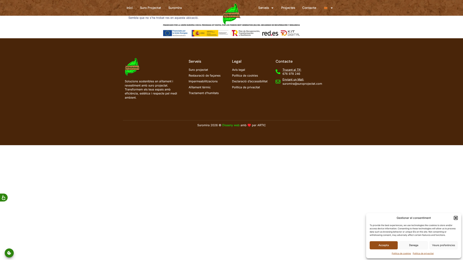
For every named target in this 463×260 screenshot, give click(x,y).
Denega (413, 245)
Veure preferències (443, 245)
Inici (130, 8)
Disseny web (231, 125)
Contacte (309, 8)
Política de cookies (401, 253)
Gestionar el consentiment (9, 253)
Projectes (288, 8)
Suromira (175, 8)
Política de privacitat (423, 253)
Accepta (384, 245)
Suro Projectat (150, 8)
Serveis (263, 8)
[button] (456, 218)
